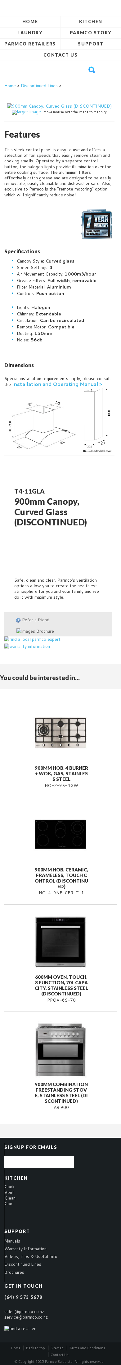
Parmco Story (91, 32)
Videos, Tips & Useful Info (30, 1256)
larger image (29, 112)
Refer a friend (35, 620)
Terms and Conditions (87, 1348)
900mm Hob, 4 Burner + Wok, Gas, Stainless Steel (61, 773)
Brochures (14, 1272)
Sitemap (57, 1348)
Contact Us (60, 55)
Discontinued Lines (39, 86)
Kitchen (90, 21)
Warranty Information (25, 1249)
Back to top (35, 1348)
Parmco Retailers (30, 43)
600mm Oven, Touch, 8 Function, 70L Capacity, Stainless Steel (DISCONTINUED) (61, 985)
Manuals (12, 1241)
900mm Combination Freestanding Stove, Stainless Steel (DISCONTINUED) (61, 1092)
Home (30, 21)
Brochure (44, 631)
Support (90, 43)
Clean (10, 1198)
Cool (9, 1203)
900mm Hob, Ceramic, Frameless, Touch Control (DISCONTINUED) (61, 878)
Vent (9, 1192)
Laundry (30, 32)
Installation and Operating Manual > (57, 383)
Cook (9, 1186)
